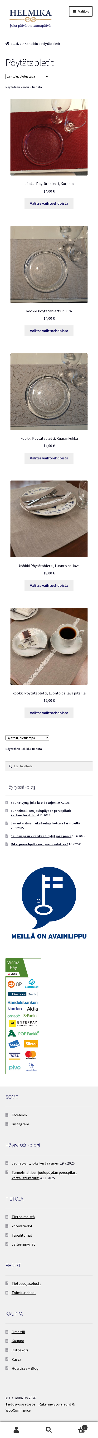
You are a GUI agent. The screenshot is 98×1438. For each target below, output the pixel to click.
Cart (75, 1425)
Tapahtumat (22, 1235)
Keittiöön (31, 44)
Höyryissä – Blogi (25, 1368)
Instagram (20, 1124)
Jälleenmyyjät (23, 1244)
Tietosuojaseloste (26, 1283)
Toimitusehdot (24, 1292)
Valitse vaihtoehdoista (49, 203)
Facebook (19, 1115)
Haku (49, 1430)
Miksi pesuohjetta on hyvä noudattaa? (39, 844)
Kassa (16, 1359)
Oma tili (18, 1331)
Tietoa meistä (23, 1216)
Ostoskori (20, 1350)
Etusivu (16, 44)
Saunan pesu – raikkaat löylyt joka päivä (41, 836)
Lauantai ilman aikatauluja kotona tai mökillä (45, 823)
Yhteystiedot (22, 1226)
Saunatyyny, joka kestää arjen (33, 802)
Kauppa (18, 1340)
